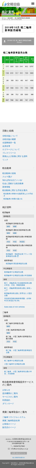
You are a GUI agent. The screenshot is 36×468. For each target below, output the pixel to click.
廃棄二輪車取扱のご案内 (14, 411)
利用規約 (6, 400)
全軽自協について (10, 136)
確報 (14, 226)
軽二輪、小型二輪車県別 (19, 351)
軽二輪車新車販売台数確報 (22, 18)
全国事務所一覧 (9, 142)
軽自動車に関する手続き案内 (14, 190)
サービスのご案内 (10, 396)
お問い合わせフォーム (18, 453)
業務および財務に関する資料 (14, 156)
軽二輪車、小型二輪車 (18, 372)
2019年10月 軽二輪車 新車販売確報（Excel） (19, 41)
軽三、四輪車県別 (18, 289)
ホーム (4, 18)
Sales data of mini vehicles (14, 307)
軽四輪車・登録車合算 (19, 255)
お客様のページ (9, 424)
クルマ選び (7, 176)
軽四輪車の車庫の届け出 (12, 199)
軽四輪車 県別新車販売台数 (16, 263)
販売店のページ (9, 427)
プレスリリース (9, 153)
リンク (5, 159)
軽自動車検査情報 (18, 383)
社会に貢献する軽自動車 (13, 183)
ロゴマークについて (11, 149)
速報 (8, 226)
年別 (14, 250)
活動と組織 (8, 130)
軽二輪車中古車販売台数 (13, 360)
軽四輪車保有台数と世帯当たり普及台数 (18, 294)
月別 (8, 241)
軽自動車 (6, 168)
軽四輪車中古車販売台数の (18, 275)
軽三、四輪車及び (18, 284)
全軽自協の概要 (9, 139)
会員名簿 (6, 146)
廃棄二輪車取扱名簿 (11, 420)
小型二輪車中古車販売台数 (14, 364)
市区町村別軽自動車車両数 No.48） (17, 299)
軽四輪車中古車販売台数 (13, 272)
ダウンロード (8, 403)
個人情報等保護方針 (18, 457)
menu (33, 3)
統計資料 (10, 18)
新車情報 (6, 187)
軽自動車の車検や (18, 195)
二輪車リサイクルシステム (13, 417)
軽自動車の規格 (9, 173)
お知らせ (6, 390)
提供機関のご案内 (10, 393)
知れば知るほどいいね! (12, 180)
